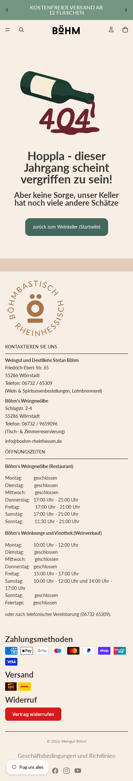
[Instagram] (66, 771)
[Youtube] (78, 771)
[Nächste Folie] (126, 10)
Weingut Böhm (74, 741)
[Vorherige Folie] (7, 10)
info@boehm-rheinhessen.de (33, 441)
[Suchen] (21, 30)
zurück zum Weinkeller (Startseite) (66, 226)
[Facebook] (55, 771)
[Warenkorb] (125, 30)
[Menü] (7, 29)
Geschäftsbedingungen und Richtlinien (67, 755)
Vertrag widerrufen (33, 714)
